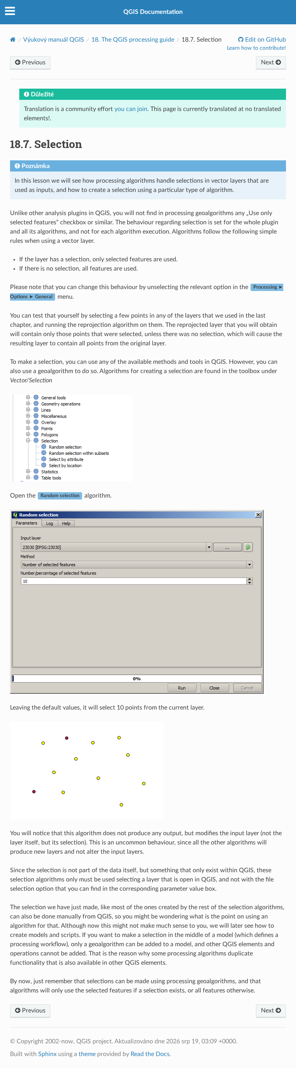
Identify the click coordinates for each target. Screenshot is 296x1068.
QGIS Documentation (153, 12)
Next (268, 62)
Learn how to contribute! (256, 48)
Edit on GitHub (265, 40)
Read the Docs (150, 1054)
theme (87, 1054)
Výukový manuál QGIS (53, 40)
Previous (32, 62)
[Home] (13, 39)
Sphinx (47, 1054)
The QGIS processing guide (132, 40)
